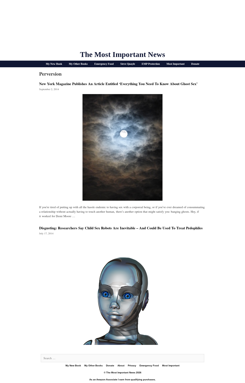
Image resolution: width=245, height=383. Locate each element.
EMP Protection (151, 63)
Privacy (132, 365)
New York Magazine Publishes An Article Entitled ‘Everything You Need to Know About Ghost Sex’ (118, 83)
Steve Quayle (127, 63)
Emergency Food (104, 63)
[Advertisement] (122, 26)
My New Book (54, 63)
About (121, 365)
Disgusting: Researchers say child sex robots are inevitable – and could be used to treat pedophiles (121, 228)
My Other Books (78, 63)
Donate (195, 63)
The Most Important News (122, 54)
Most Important (175, 63)
